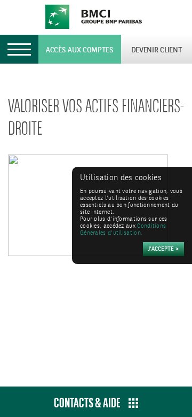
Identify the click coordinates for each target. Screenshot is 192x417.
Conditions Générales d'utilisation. (123, 230)
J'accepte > (163, 249)
